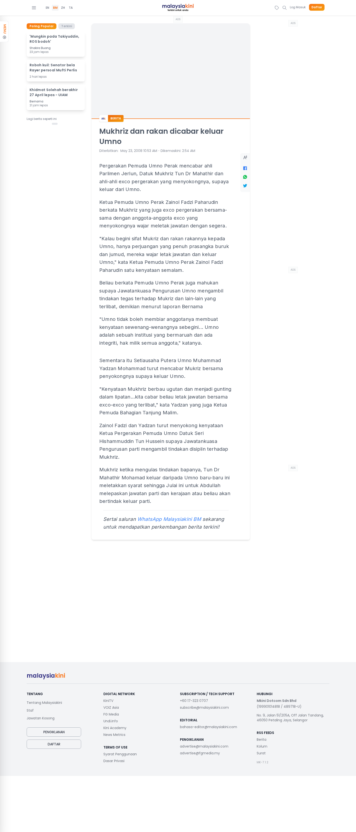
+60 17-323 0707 (194, 700)
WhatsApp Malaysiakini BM (169, 519)
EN (47, 8)
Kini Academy (114, 727)
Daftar (316, 7)
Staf (30, 710)
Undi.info (110, 721)
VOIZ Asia (111, 707)
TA (71, 8)
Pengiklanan (54, 732)
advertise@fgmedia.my (200, 753)
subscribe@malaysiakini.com (204, 707)
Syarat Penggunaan (120, 754)
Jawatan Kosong (40, 718)
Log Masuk (298, 7)
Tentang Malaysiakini (44, 702)
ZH (63, 8)
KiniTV (108, 700)
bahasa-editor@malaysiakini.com (208, 726)
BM (55, 8)
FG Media (111, 714)
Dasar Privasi (113, 760)
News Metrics (114, 734)
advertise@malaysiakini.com (204, 746)
